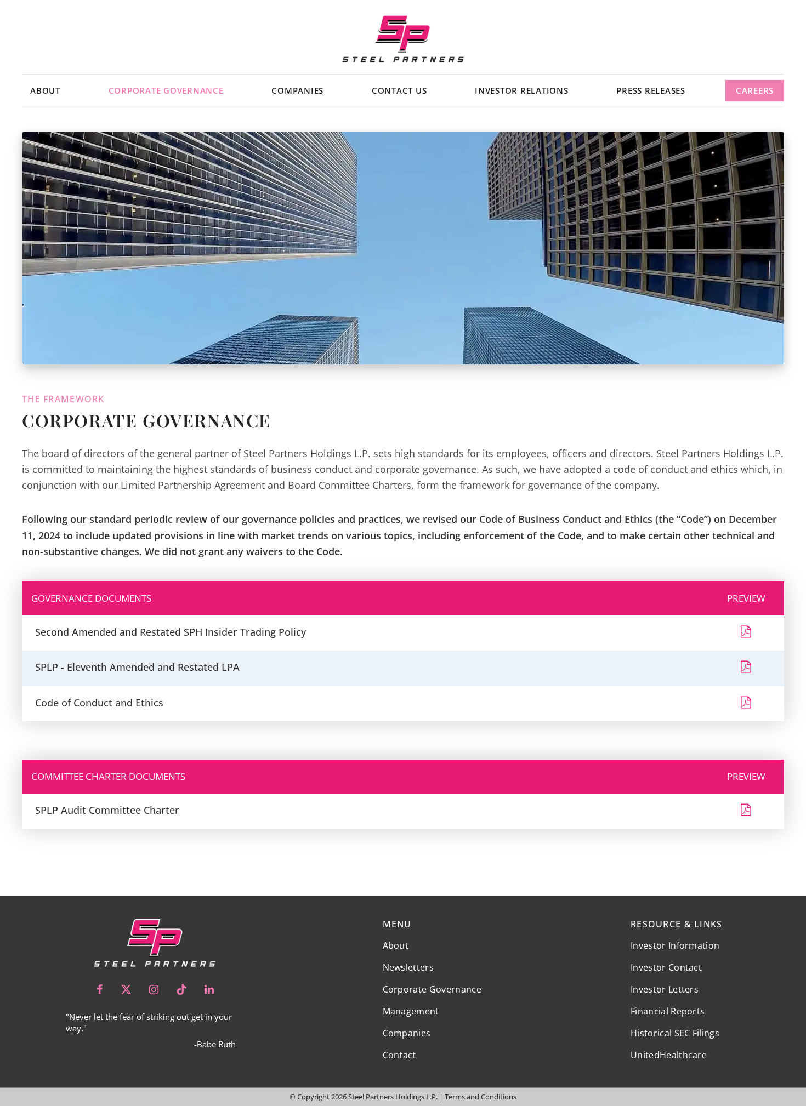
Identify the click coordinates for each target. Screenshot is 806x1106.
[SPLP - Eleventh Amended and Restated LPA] (746, 668)
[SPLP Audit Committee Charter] (746, 811)
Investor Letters (665, 989)
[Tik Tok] (181, 989)
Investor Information (675, 945)
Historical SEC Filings (675, 1033)
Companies (297, 90)
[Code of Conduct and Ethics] (746, 704)
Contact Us (399, 90)
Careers (755, 90)
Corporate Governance (166, 90)
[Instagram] (153, 989)
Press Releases (650, 90)
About (45, 90)
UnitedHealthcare (669, 1055)
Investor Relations (522, 90)
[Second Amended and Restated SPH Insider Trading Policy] (746, 633)
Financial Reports (668, 1011)
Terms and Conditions (480, 1097)
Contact (399, 1055)
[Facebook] (100, 989)
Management (411, 1011)
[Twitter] (126, 989)
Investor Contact (666, 967)
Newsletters (408, 967)
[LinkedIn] (209, 989)
